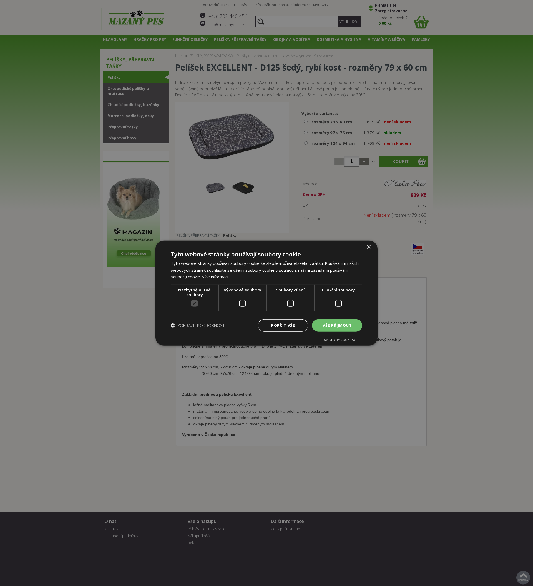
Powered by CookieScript (341, 340)
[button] (198, 325)
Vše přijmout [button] (337, 325)
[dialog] (266, 292)
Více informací (215, 277)
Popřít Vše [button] (283, 325)
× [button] (368, 247)
